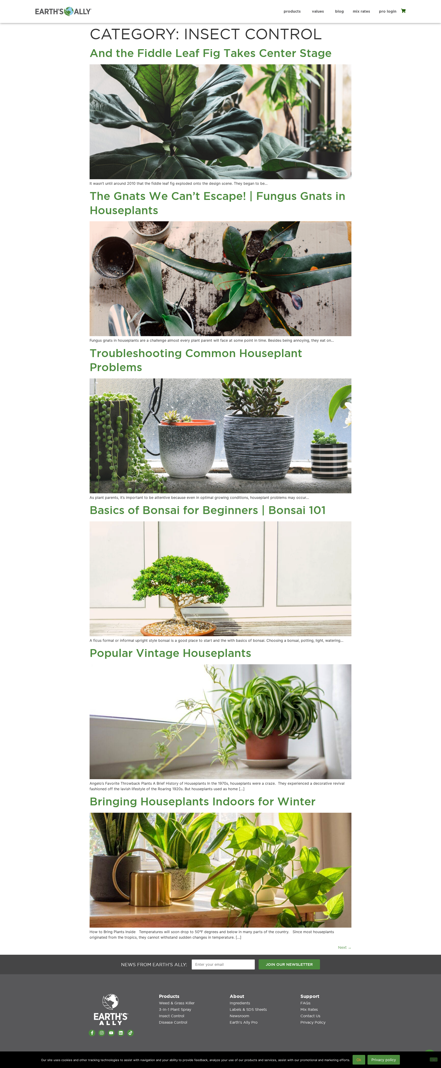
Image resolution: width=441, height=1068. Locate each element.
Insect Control (171, 1016)
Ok (358, 1059)
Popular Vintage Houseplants (170, 653)
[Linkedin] (121, 1033)
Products (292, 11)
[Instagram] (101, 1033)
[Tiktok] (130, 1033)
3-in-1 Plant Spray (175, 1009)
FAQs (305, 1003)
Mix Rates (361, 11)
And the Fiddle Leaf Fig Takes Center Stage (211, 53)
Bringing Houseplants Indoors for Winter (203, 801)
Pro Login (387, 11)
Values (318, 11)
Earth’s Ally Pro (243, 1022)
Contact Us (310, 1016)
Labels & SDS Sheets (248, 1009)
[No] (434, 1059)
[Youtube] (111, 1033)
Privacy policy (383, 1059)
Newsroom (239, 1016)
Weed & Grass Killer (177, 1003)
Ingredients (240, 1003)
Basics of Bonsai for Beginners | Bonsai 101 (208, 510)
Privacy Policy (312, 1022)
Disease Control (173, 1022)
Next (344, 947)
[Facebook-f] (92, 1033)
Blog (339, 11)
